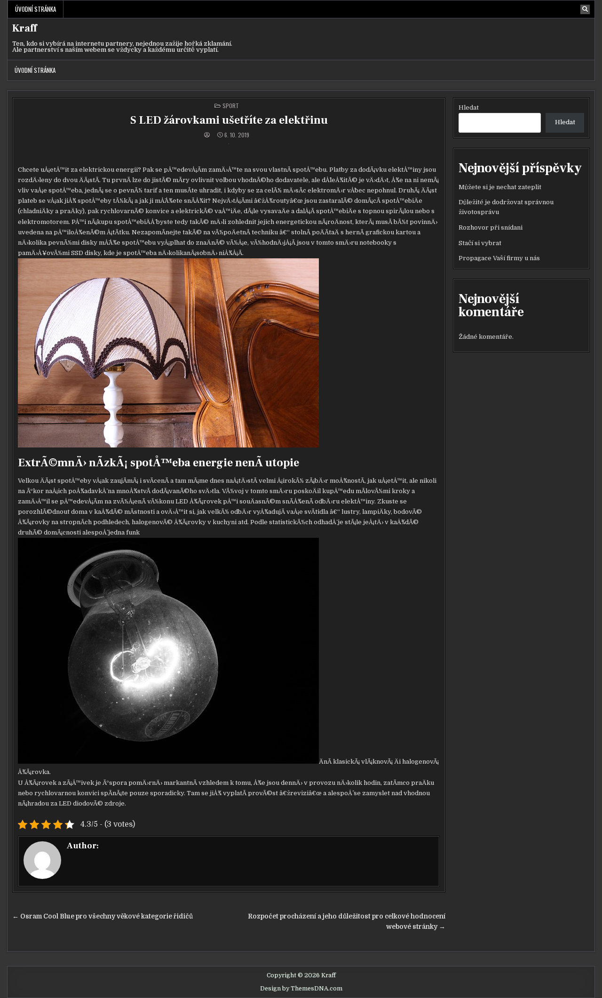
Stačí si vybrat (480, 243)
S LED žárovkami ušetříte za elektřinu (229, 120)
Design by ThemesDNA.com (301, 988)
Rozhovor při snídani (491, 227)
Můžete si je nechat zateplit (500, 187)
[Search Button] (585, 9)
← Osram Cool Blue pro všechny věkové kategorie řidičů (102, 916)
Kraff (24, 28)
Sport (230, 106)
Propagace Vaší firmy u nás (499, 258)
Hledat (469, 107)
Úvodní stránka (35, 9)
